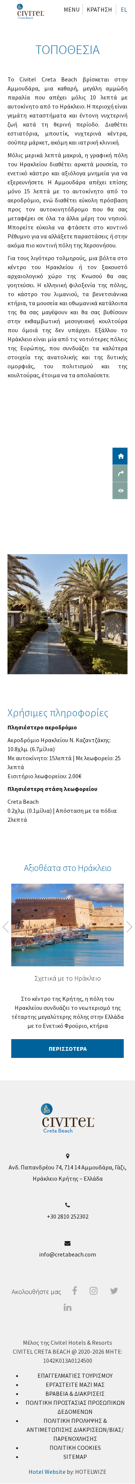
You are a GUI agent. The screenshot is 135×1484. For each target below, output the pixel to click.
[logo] (67, 1130)
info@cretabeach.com (67, 1254)
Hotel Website (47, 1471)
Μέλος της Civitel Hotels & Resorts (67, 1342)
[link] (75, 1375)
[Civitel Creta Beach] (30, 11)
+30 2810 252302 (67, 1216)
